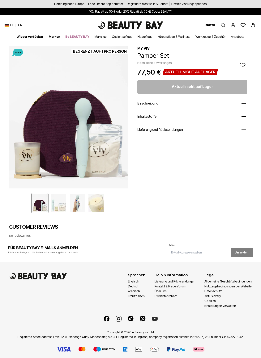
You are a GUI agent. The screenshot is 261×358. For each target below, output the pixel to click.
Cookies (210, 301)
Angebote (237, 36)
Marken (54, 36)
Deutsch (133, 286)
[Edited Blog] (210, 25)
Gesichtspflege (122, 36)
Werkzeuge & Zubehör (210, 36)
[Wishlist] (243, 25)
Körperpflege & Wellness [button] (174, 36)
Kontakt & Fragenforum (170, 286)
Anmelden (241, 252)
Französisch (136, 296)
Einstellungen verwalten (220, 306)
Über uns (161, 291)
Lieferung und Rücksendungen (175, 281)
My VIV (143, 48)
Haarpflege (145, 36)
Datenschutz (213, 291)
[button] (223, 25)
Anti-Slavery (212, 296)
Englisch (133, 281)
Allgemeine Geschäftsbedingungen (228, 281)
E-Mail (172, 245)
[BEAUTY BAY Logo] (130, 25)
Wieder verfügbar (30, 36)
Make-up (101, 36)
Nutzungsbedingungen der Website (228, 286)
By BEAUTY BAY (77, 36)
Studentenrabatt (166, 296)
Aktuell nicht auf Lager (192, 86)
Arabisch (134, 291)
